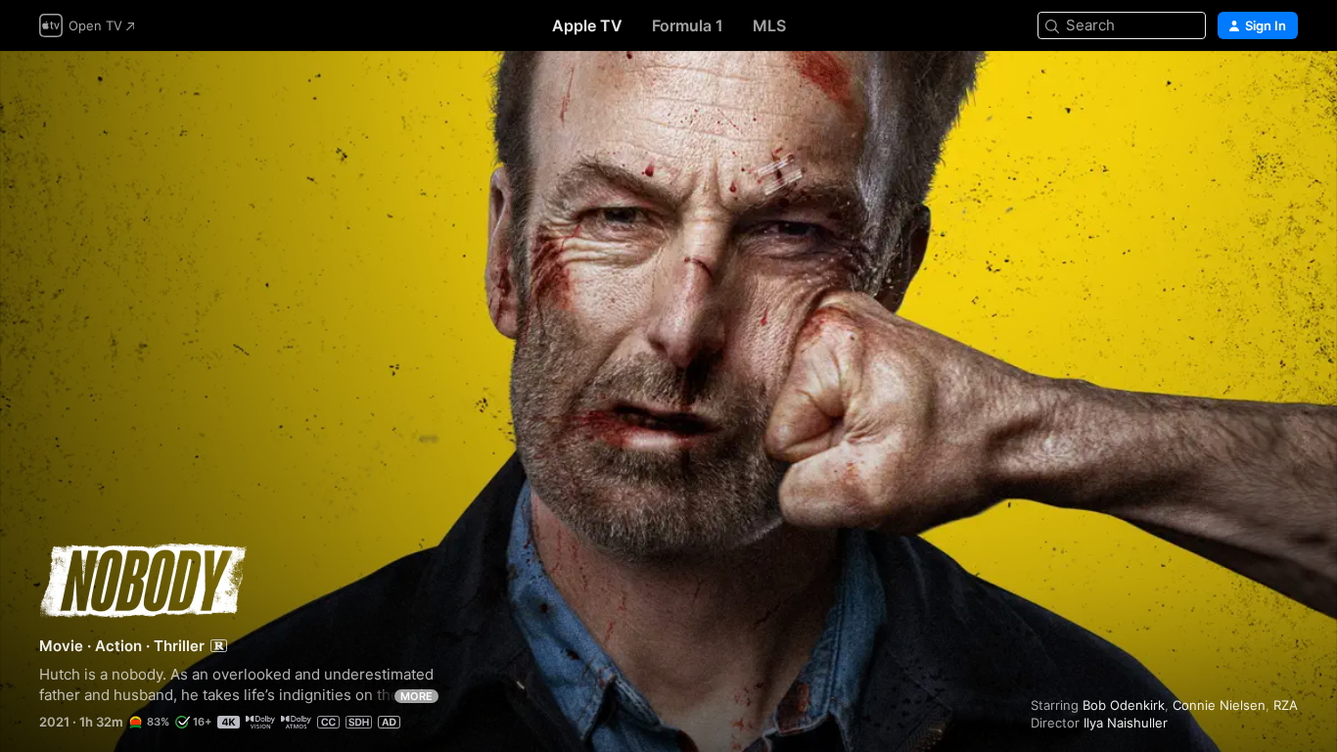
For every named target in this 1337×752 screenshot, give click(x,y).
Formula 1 (687, 25)
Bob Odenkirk (1124, 705)
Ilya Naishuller (1125, 722)
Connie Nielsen (1219, 705)
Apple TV (587, 25)
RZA (1285, 705)
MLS (769, 25)
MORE (416, 696)
